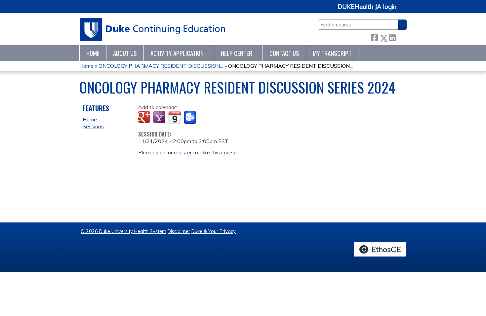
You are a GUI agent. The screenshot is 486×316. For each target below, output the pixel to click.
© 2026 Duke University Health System (123, 231)
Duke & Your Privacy (213, 231)
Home (93, 53)
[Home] (152, 29)
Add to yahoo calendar (160, 117)
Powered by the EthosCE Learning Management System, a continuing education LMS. (380, 249)
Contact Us (284, 53)
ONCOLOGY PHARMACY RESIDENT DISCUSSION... (161, 65)
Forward (401, 37)
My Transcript (332, 53)
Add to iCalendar (175, 117)
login (161, 152)
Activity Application (177, 53)
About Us (125, 53)
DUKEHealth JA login (367, 7)
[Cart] (404, 10)
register (183, 152)
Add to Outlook (190, 117)
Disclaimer (179, 231)
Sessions (93, 126)
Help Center (236, 53)
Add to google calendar (145, 117)
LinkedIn (392, 37)
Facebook (374, 37)
